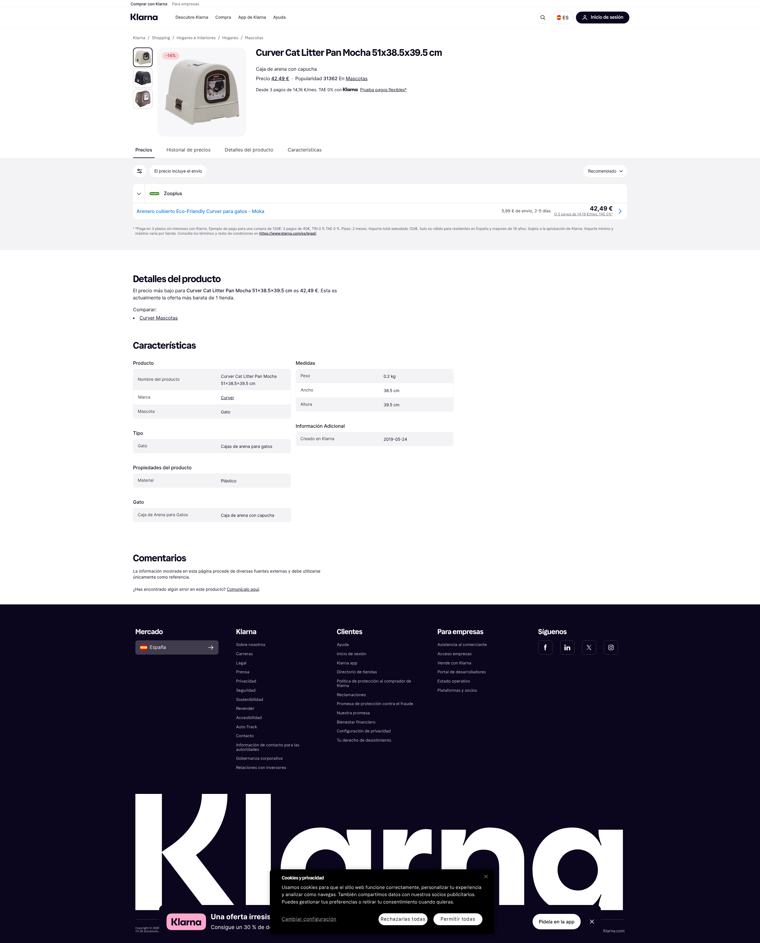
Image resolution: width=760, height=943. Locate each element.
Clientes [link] (349, 632)
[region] (382, 901)
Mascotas (357, 78)
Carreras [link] (244, 653)
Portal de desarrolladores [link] (462, 672)
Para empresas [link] (461, 632)
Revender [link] (245, 708)
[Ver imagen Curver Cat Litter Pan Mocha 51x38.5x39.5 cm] (143, 57)
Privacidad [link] (246, 681)
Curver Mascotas (159, 318)
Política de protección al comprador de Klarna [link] (374, 683)
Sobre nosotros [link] (250, 644)
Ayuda (279, 17)
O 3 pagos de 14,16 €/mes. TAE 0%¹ (583, 214)
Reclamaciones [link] (351, 694)
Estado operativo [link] (454, 681)
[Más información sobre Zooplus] (139, 194)
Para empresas (185, 4)
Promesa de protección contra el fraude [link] (375, 703)
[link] (545, 647)
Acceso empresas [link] (455, 653)
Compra (223, 17)
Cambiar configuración (309, 919)
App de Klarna (252, 17)
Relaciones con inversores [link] (261, 767)
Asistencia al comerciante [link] (462, 644)
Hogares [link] (230, 38)
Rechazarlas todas (403, 919)
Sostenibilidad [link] (249, 699)
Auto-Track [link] (246, 726)
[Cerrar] (486, 876)
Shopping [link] (161, 38)
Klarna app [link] (347, 663)
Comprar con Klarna (149, 4)
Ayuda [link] (343, 644)
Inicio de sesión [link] (351, 653)
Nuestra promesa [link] (353, 712)
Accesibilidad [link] (249, 717)
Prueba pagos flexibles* (383, 89)
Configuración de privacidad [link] (364, 731)
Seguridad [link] (245, 690)
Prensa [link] (242, 672)
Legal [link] (241, 663)
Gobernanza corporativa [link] (259, 758)
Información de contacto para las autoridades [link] (267, 747)
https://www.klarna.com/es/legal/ (287, 233)
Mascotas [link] (254, 38)
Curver (227, 397)
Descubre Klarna (191, 17)
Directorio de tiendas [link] (357, 672)
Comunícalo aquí (243, 589)
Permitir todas (458, 919)
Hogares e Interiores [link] (196, 38)
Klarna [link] (139, 38)
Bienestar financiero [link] (356, 722)
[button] (563, 17)
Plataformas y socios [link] (457, 690)
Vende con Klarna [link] (454, 663)
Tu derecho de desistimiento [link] (364, 740)
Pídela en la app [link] (556, 922)
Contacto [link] (245, 735)
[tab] (144, 149)
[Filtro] (139, 171)
